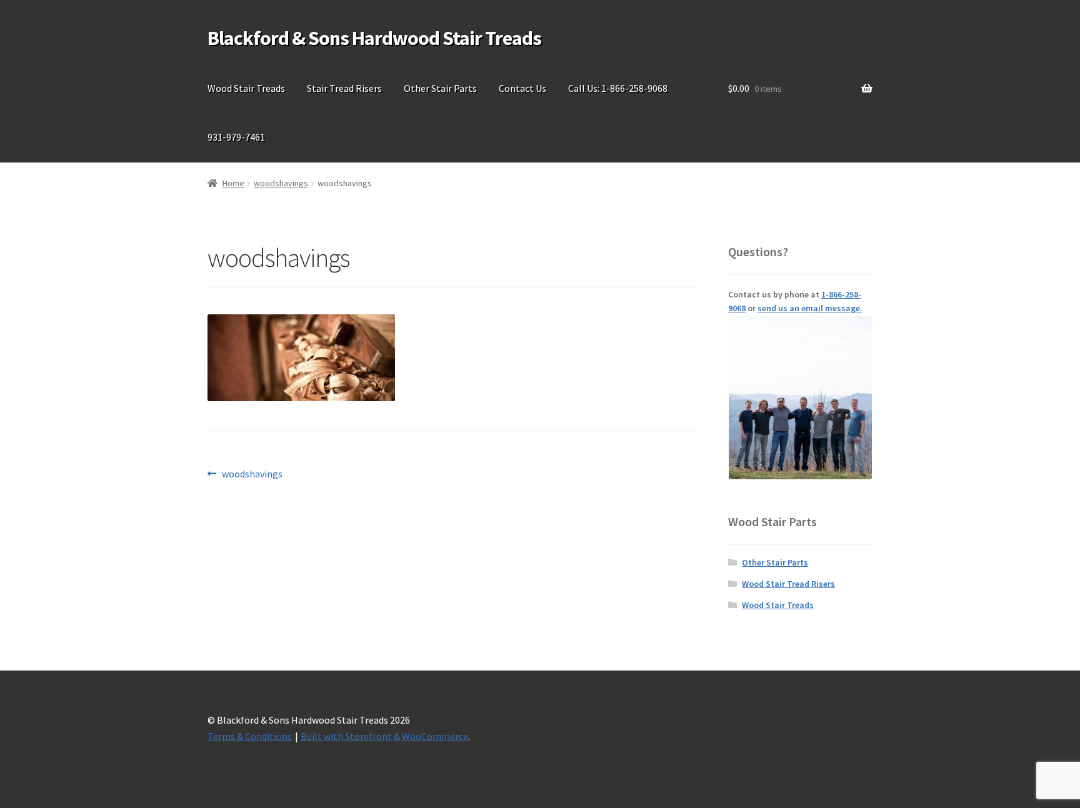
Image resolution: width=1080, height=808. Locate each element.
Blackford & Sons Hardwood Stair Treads (374, 38)
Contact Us (522, 88)
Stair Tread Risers (344, 88)
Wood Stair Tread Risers (788, 583)
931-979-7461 (236, 137)
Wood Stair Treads (246, 88)
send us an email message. (810, 308)
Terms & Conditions (250, 736)
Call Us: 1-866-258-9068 (618, 88)
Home (233, 183)
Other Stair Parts (440, 88)
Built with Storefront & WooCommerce (384, 736)
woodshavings (281, 183)
